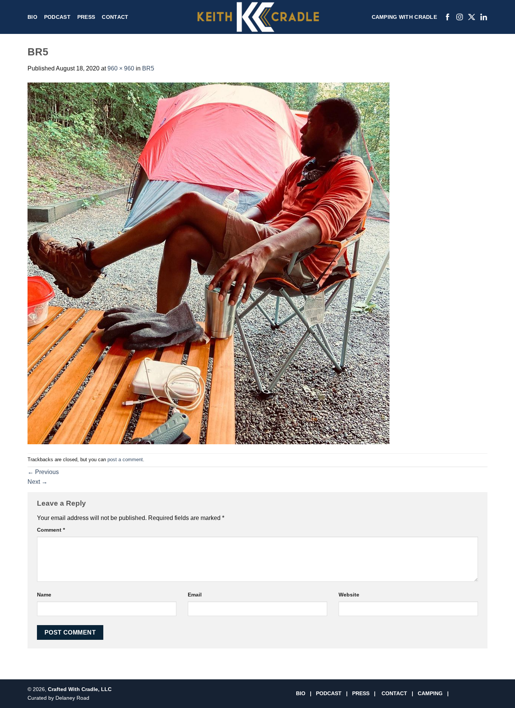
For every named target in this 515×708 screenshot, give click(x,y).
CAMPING (431, 693)
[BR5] (208, 263)
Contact (115, 17)
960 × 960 (120, 68)
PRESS (360, 693)
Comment (51, 530)
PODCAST (329, 693)
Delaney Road (72, 698)
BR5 (148, 68)
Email (195, 595)
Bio (32, 17)
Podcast (57, 17)
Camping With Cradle (404, 17)
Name (44, 595)
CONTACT (394, 693)
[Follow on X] (474, 694)
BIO (300, 693)
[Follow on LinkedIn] (483, 694)
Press (86, 17)
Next (38, 482)
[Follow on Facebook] (457, 694)
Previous (43, 472)
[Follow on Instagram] (466, 694)
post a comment (125, 459)
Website (349, 595)
